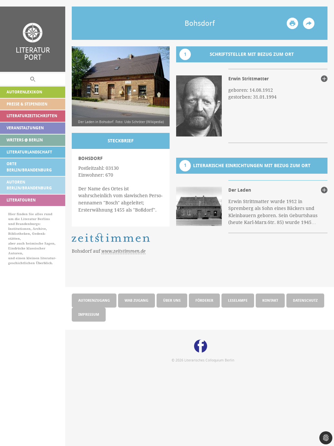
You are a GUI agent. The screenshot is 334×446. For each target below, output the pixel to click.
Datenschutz (305, 300)
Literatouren (21, 200)
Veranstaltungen (25, 128)
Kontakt (270, 300)
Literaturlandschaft (29, 152)
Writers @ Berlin (25, 140)
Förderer (204, 300)
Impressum (88, 314)
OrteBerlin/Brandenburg (29, 167)
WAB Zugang (136, 300)
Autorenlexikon (24, 92)
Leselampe (238, 300)
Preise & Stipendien (27, 104)
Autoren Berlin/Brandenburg (29, 185)
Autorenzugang (94, 300)
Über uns (172, 300)
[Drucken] (292, 23)
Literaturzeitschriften (32, 116)
